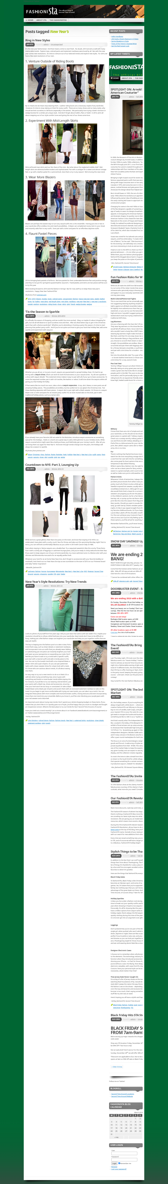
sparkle (50, 457)
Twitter (63, 574)
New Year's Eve (86, 454)
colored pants (57, 299)
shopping (43, 574)
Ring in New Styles (37, 40)
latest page (115, 829)
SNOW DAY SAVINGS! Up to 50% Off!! (135, 541)
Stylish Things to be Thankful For (133, 851)
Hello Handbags (117, 36)
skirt (45, 457)
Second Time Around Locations (122, 1094)
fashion (75, 299)
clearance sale (124, 581)
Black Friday (117, 1005)
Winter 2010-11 (142, 281)
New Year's (87, 301)
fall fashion (117, 531)
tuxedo (48, 723)
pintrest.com (41, 295)
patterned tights (80, 720)
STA (54, 574)
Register (114, 1167)
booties (44, 299)
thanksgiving (125, 1007)
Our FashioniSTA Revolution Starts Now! (137, 798)
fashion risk (126, 531)
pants (99, 454)
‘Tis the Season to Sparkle (42, 312)
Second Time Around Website (122, 1096)
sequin (30, 457)
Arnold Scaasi (118, 267)
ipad (135, 1005)
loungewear (51, 571)
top (59, 457)
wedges (89, 304)
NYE (85, 571)
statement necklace (34, 723)
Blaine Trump (141, 267)
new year (79, 301)
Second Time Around (140, 581)
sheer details (99, 720)
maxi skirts (44, 301)
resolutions (43, 304)
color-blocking (33, 720)
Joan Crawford (135, 269)
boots (50, 299)
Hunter (135, 531)
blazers (38, 299)
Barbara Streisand (129, 267)
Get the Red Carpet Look (120, 46)
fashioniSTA (126, 66)
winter (63, 457)
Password (115, 1157)
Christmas (36, 454)
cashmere (31, 571)
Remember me (125, 1163)
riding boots (52, 304)
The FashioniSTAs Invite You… (130, 776)
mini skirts (64, 301)
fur (131, 531)
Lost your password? (119, 1169)
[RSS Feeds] (138, 17)
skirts (64, 304)
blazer (30, 454)
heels (65, 454)
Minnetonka (60, 571)
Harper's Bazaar (123, 269)
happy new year (84, 299)
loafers (37, 301)
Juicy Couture (142, 1005)
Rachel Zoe (117, 534)
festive (53, 454)
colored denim (43, 720)
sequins (36, 457)
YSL (132, 1007)
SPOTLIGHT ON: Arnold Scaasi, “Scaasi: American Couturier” (136, 91)
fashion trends (60, 720)
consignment (67, 299)
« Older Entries (117, 1067)
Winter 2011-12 (56, 586)
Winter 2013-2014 (58, 316)
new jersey (116, 1007)
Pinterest (91, 571)
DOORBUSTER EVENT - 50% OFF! (132, 589)
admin (46, 44)
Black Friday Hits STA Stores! (130, 1015)
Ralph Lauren (136, 534)
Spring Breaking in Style (120, 41)
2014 (33, 299)
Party (103, 454)
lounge (43, 571)
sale (131, 581)
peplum (36, 304)
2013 (29, 299)
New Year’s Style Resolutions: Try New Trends (55, 582)
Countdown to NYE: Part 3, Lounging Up (52, 465)
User (113, 1150)
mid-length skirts (55, 301)
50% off (115, 581)
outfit (94, 454)
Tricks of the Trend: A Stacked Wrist (124, 44)
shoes (59, 304)
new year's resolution (98, 301)
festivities (59, 454)
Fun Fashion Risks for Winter (130, 277)
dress (42, 454)
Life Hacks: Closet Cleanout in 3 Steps (124, 39)
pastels (30, 304)
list (33, 301)
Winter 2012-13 (57, 469)
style (68, 304)
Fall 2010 (139, 97)
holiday (69, 454)
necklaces (72, 301)
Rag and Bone (126, 534)
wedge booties (81, 304)
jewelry (97, 299)
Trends (72, 304)
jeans (92, 299)
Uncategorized (57, 44)
